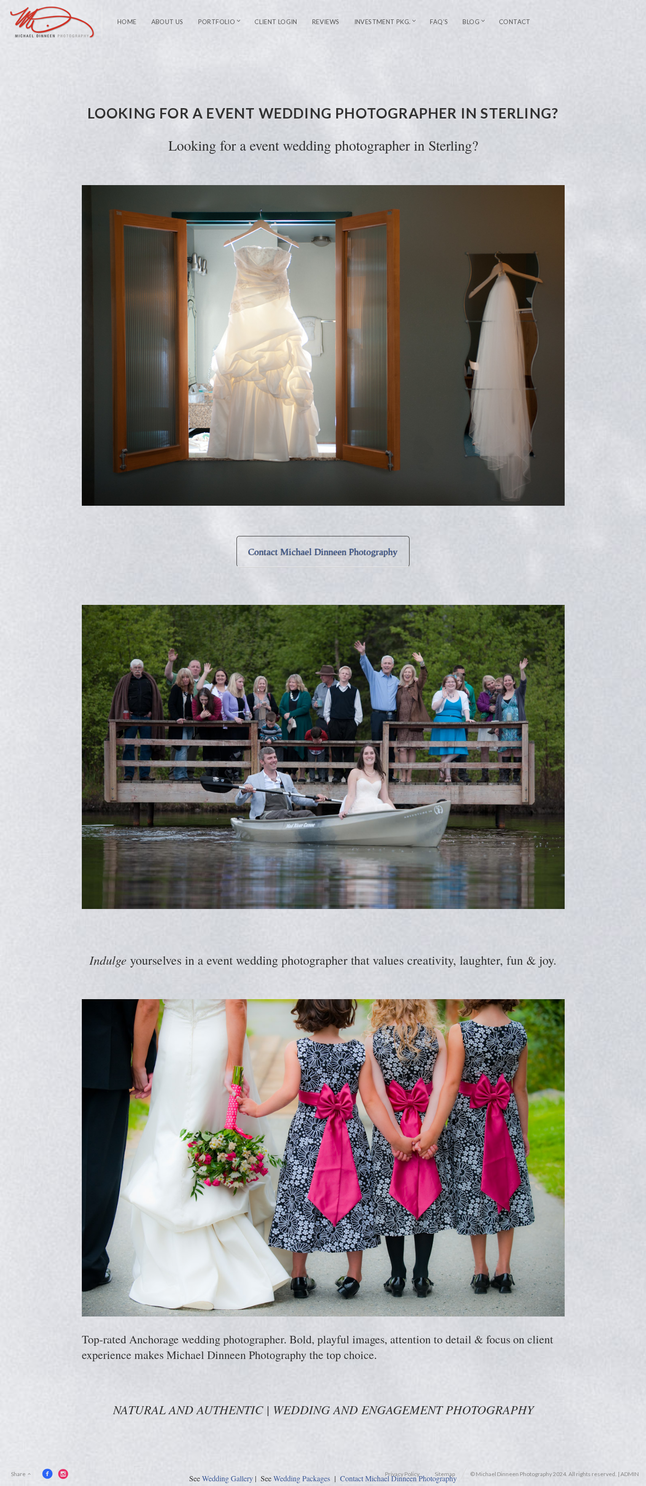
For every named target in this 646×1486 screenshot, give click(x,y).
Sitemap (445, 1474)
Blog (471, 21)
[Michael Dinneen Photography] (52, 22)
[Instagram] (63, 1474)
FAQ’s (439, 21)
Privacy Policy (402, 1474)
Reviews (326, 21)
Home (127, 21)
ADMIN (629, 1474)
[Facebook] (47, 1474)
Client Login (275, 21)
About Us (167, 21)
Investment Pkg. (382, 21)
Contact (515, 21)
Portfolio (217, 21)
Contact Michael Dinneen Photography (323, 551)
